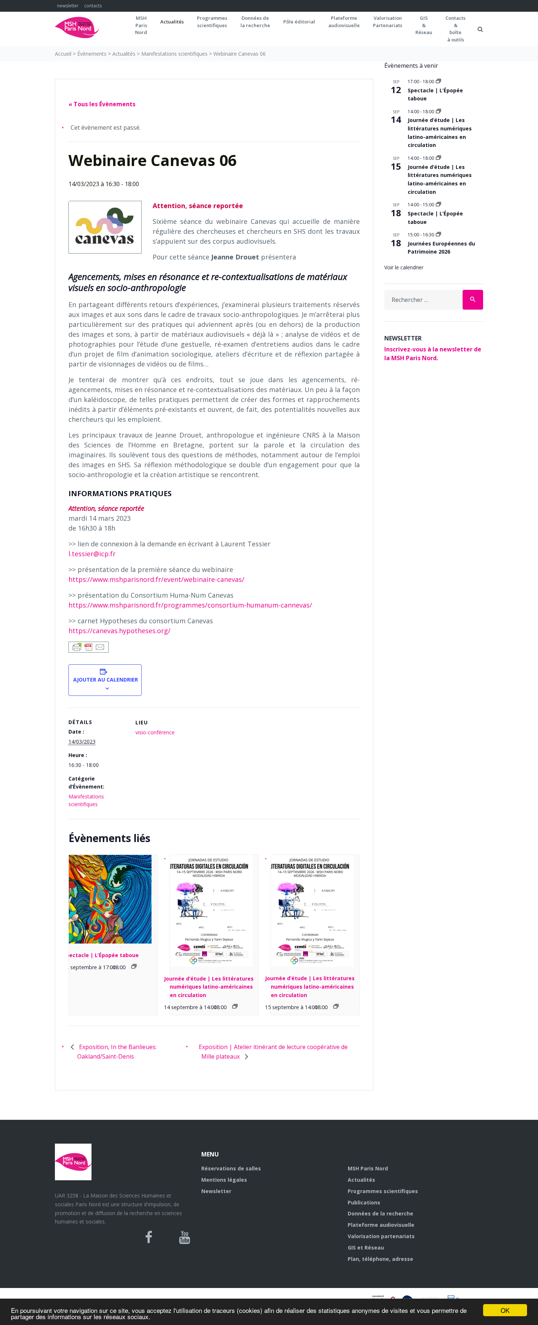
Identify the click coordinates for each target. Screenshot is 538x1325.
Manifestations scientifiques (174, 53)
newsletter (68, 6)
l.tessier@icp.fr (92, 553)
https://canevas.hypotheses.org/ (119, 630)
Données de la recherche (380, 1213)
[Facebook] (149, 1237)
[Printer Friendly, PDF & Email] (88, 646)
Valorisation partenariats (381, 1236)
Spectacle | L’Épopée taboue (101, 955)
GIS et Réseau (366, 1247)
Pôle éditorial (299, 21)
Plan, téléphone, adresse (380, 1258)
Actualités (172, 21)
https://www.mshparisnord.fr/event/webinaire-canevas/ (156, 579)
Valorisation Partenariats (387, 22)
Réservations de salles (231, 1168)
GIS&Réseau (423, 25)
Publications (364, 1202)
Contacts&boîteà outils (455, 29)
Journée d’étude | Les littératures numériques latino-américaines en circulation (209, 987)
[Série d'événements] (134, 966)
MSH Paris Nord (368, 1168)
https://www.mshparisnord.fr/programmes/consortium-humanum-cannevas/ (190, 605)
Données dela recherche (255, 22)
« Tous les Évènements (101, 104)
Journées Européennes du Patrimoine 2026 (441, 247)
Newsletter (216, 1191)
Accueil (63, 53)
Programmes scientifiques (212, 22)
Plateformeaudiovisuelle (344, 22)
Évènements (92, 53)
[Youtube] (184, 1237)
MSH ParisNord (141, 25)
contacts (93, 6)
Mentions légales (224, 1179)
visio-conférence (155, 732)
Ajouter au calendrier (105, 679)
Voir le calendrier (403, 267)
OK (505, 1310)
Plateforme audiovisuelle (381, 1224)
